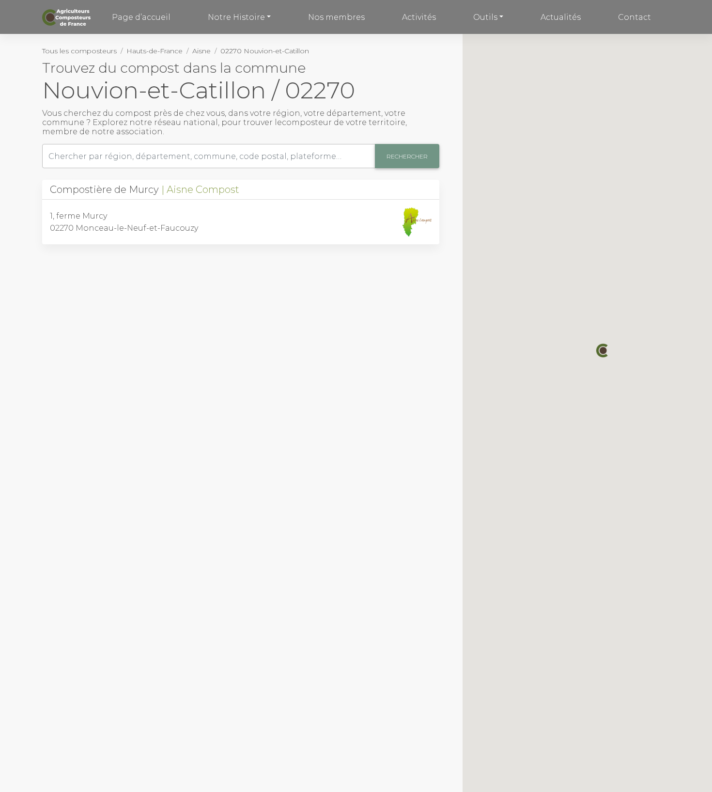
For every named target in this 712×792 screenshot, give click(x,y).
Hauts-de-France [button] (154, 51)
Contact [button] (634, 17)
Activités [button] (419, 17)
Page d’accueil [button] (141, 17)
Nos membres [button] (336, 17)
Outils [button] (485, 17)
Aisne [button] (201, 51)
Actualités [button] (561, 17)
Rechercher (407, 156)
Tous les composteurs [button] (79, 51)
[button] (603, 350)
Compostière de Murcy (144, 189)
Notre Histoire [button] (236, 17)
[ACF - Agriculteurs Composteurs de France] (67, 17)
